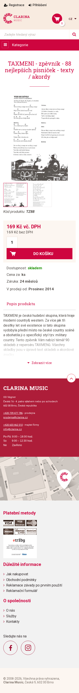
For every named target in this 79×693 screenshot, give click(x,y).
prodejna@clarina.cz (15, 417)
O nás (10, 610)
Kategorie (20, 45)
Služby (11, 616)
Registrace (16, 5)
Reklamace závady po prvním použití (34, 585)
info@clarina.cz (12, 429)
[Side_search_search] (74, 34)
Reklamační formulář (21, 591)
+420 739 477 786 (13, 413)
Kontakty (13, 622)
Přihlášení (40, 5)
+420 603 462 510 (13, 425)
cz (71, 19)
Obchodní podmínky (21, 580)
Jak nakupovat (17, 574)
